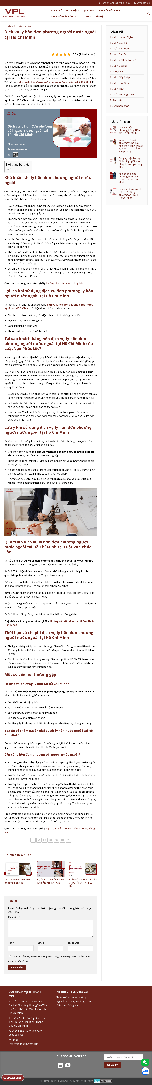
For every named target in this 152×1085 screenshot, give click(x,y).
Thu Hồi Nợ (116, 71)
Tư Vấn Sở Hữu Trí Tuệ (123, 60)
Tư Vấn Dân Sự (118, 54)
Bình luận (14, 917)
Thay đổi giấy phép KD (110, 10)
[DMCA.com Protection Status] (103, 1080)
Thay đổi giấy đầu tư (64, 16)
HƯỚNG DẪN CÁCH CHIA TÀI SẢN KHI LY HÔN (51, 881)
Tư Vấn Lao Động (120, 83)
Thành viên (116, 100)
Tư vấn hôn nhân (119, 106)
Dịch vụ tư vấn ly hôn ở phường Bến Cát (17, 881)
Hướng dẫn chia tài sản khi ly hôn (65, 283)
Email (42, 942)
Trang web (73, 942)
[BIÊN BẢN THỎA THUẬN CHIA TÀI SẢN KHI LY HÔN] (83, 869)
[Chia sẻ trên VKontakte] (56, 840)
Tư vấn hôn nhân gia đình (18, 26)
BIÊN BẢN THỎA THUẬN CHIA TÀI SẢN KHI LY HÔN (83, 882)
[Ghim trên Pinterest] (50, 840)
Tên (11, 942)
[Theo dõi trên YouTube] (67, 1065)
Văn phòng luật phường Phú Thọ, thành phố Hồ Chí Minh (128, 178)
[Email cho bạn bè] (44, 840)
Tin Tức (85, 16)
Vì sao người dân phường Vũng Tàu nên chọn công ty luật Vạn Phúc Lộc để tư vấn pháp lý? (131, 146)
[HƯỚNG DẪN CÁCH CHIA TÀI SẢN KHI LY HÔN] (51, 869)
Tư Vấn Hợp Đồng (120, 48)
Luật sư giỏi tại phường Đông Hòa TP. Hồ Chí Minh (129, 130)
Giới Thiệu (71, 10)
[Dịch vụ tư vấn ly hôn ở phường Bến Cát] (18, 869)
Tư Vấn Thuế (117, 88)
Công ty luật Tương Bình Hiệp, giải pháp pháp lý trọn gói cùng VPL (130, 162)
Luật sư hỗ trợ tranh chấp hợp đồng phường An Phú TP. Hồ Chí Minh (130, 193)
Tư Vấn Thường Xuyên (122, 94)
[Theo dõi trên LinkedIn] (60, 1065)
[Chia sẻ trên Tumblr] (68, 840)
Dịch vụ (87, 10)
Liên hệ (99, 16)
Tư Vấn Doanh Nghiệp (122, 37)
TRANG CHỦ (55, 10)
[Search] (148, 13)
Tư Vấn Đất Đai (118, 65)
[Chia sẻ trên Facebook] (33, 840)
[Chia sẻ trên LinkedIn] (62, 840)
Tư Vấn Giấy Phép (120, 77)
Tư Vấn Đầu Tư (118, 42)
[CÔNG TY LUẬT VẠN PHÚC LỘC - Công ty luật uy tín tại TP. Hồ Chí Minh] (23, 13)
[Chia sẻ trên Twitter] (39, 840)
